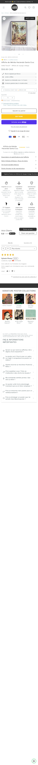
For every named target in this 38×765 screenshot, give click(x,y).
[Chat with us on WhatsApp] (34, 761)
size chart (32, 93)
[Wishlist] (29, 7)
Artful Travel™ (6, 65)
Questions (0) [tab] (28, 243)
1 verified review (13, 59)
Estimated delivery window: (11, 103)
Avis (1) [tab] (10, 243)
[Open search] (3, 248)
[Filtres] (8, 248)
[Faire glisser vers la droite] (23, 54)
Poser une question (27, 233)
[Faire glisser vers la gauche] (15, 54)
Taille (2, 87)
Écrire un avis (27, 229)
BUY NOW (19, 116)
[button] (4, 7)
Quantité (4, 94)
